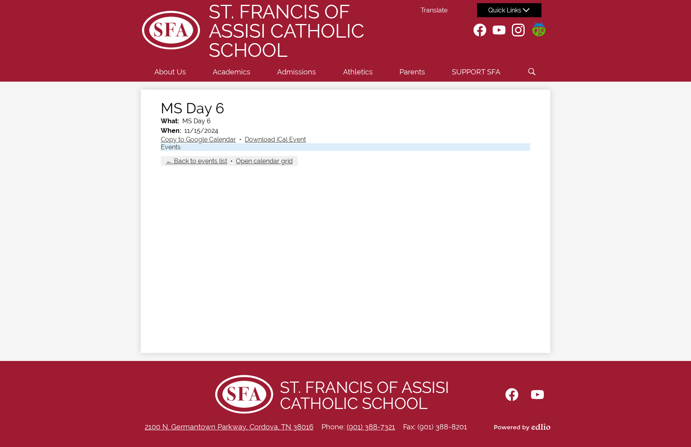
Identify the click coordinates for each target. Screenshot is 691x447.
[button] (170, 72)
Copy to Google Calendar (198, 139)
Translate (434, 10)
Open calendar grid (264, 161)
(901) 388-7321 (371, 427)
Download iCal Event (275, 139)
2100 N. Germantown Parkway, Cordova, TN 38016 (229, 427)
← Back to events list (196, 161)
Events (171, 147)
